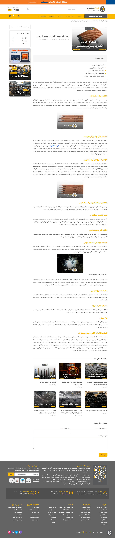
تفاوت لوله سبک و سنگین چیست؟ (96, 411)
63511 (13, 10)
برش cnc (53, 520)
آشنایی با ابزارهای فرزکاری (48, 382)
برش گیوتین (52, 510)
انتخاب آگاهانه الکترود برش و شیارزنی (94, 76)
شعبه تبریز (104, 517)
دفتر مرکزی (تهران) (102, 507)
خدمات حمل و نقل (68, 520)
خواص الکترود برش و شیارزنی (96, 70)
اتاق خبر (24, 38)
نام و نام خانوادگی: (101, 429)
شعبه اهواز (104, 522)
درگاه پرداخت (18, 512)
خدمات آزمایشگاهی (67, 510)
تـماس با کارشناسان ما (13, 7)
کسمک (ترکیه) (86, 507)
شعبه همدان (103, 515)
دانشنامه (95, 21)
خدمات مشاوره (69, 517)
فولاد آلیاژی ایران (85, 512)
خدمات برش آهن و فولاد (66, 507)
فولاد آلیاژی (36, 507)
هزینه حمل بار (18, 510)
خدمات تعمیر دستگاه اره (66, 512)
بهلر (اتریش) (86, 510)
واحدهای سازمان (17, 520)
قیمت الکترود (54, 146)
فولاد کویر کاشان (85, 520)
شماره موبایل (65, 429)
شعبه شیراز (104, 525)
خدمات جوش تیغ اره (67, 515)
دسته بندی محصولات (95, 16)
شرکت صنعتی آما (85, 517)
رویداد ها (24, 41)
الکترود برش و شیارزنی (98, 65)
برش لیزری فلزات (51, 515)
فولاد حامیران (103, 21)
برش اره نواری (52, 512)
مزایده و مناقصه (17, 517)
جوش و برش (35, 520)
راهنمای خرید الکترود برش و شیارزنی (94, 73)
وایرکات (54, 522)
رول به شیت (52, 507)
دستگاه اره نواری (34, 517)
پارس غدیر (104, 510)
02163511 (55, 494)
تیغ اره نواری (35, 512)
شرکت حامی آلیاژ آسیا (86, 532)
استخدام (19, 515)
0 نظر (40, 39)
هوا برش (53, 517)
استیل (37, 515)
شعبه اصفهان (103, 512)
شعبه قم (104, 520)
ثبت (11, 474)
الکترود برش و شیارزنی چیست (96, 68)
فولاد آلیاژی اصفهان (84, 515)
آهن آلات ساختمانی (33, 510)
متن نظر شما (103, 436)
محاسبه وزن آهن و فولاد (15, 507)
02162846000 (54, 491)
